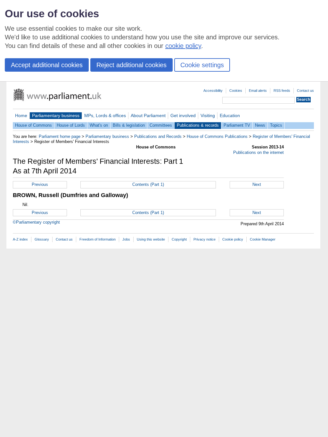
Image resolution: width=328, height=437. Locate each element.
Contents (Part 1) (148, 184)
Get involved (183, 115)
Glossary (42, 239)
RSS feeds (282, 90)
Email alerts (258, 90)
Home (21, 115)
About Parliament (148, 115)
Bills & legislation (129, 125)
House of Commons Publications (217, 136)
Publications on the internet (258, 152)
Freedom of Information (97, 239)
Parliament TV (237, 125)
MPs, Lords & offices (105, 115)
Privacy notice (204, 239)
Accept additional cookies (47, 64)
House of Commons (33, 125)
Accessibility (213, 90)
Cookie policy (232, 239)
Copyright (179, 239)
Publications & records (198, 125)
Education (230, 115)
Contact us (305, 90)
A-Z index (20, 239)
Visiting (208, 115)
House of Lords (71, 125)
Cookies (235, 90)
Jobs (126, 239)
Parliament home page (59, 136)
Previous (40, 184)
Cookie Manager (262, 239)
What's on (99, 125)
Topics (276, 125)
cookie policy (183, 45)
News (260, 125)
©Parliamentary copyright (36, 222)
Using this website (151, 239)
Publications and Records (158, 136)
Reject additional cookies (131, 64)
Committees (161, 125)
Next (256, 184)
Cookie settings (202, 64)
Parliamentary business (55, 115)
